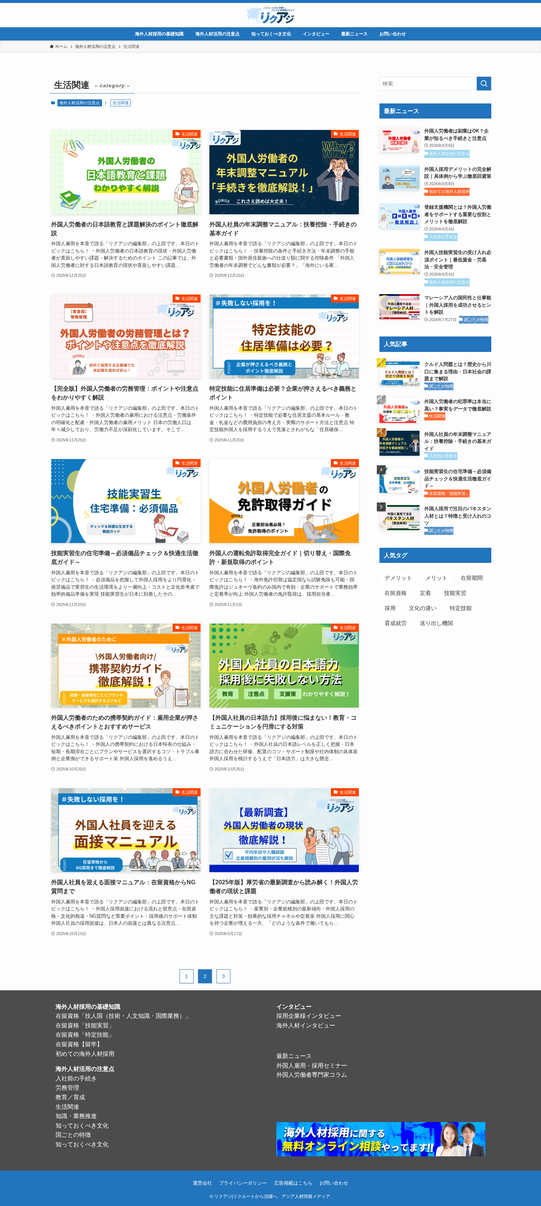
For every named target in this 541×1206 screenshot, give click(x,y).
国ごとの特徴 (73, 1135)
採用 (390, 608)
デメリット (398, 578)
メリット (436, 578)
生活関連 (67, 1107)
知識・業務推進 (76, 1116)
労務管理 (67, 1088)
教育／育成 (70, 1097)
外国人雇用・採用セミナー (311, 1065)
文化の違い (422, 608)
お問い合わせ (333, 1183)
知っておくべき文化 (82, 1125)
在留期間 (472, 578)
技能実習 (455, 593)
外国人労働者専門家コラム (311, 1075)
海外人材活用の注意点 (79, 102)
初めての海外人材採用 (85, 1054)
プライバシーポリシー (243, 1183)
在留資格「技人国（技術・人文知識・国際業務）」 (123, 1016)
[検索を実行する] (484, 84)
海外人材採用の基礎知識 (88, 1007)
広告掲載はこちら (293, 1183)
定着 (425, 593)
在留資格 (396, 593)
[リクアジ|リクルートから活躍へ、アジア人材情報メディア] (270, 15)
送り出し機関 (436, 623)
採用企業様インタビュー (308, 1016)
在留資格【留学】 (79, 1044)
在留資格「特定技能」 (85, 1035)
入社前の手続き (76, 1078)
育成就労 (396, 623)
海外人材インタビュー (305, 1025)
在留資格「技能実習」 (85, 1025)
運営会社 (202, 1183)
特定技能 (461, 608)
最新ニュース (294, 1056)
